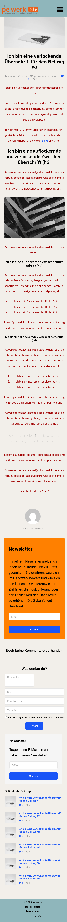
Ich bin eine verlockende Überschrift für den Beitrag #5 (40, 861)
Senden (34, 629)
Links (45, 140)
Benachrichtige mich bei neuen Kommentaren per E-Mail (35, 717)
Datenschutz (32, 906)
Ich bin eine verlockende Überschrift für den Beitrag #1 (40, 799)
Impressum (32, 911)
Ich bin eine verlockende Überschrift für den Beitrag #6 (40, 877)
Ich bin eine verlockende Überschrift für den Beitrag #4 (40, 846)
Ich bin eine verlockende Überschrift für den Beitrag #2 (40, 814)
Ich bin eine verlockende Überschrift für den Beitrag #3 (40, 830)
